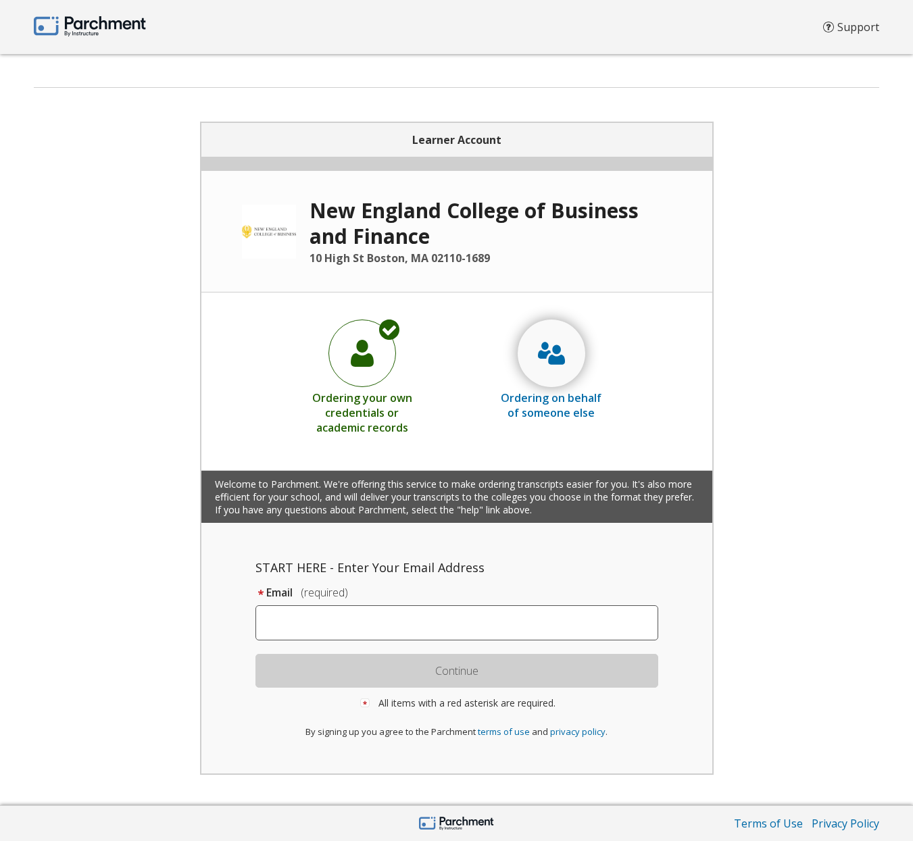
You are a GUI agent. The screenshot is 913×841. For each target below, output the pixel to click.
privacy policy (578, 731)
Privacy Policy (845, 823)
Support (858, 27)
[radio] (362, 376)
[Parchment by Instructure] (456, 824)
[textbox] (463, 623)
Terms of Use (768, 823)
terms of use (504, 731)
